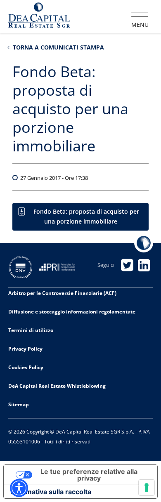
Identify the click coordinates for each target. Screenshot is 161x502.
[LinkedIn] (144, 265)
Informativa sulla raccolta (50, 492)
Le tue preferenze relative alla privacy (88, 474)
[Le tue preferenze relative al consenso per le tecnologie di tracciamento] (146, 487)
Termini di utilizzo (30, 330)
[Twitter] (127, 265)
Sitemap (18, 404)
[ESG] (60, 266)
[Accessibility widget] (19, 488)
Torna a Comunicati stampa (57, 47)
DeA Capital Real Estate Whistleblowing (57, 385)
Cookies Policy (25, 367)
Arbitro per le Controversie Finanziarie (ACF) (62, 293)
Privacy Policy (25, 348)
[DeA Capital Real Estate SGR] (39, 16)
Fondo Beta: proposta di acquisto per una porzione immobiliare (86, 216)
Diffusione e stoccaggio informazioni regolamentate (71, 311)
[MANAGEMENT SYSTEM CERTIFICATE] (23, 266)
